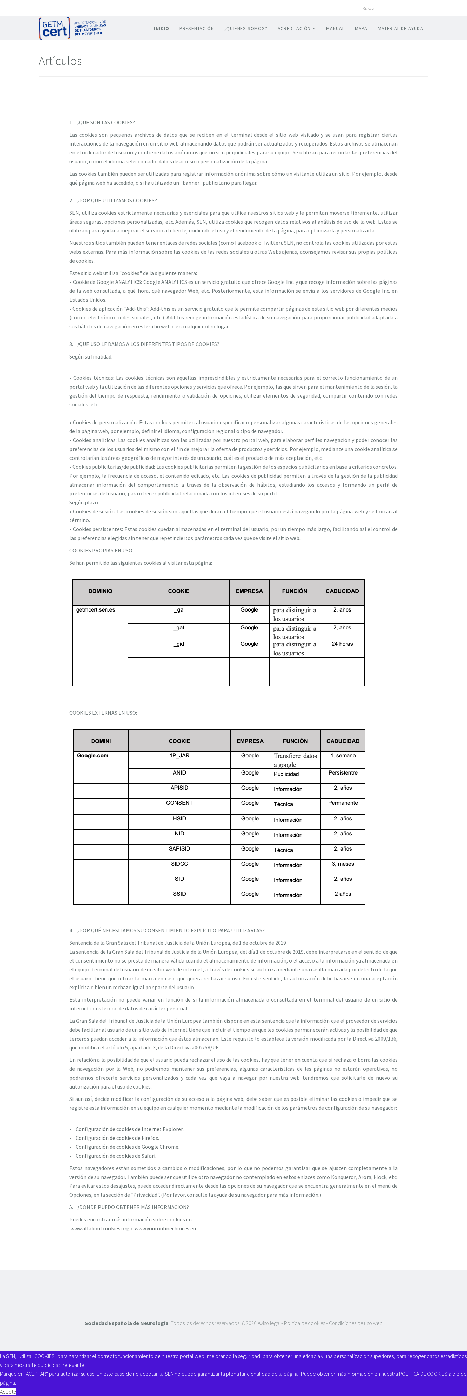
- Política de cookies (303, 1323)
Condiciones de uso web (355, 1323)
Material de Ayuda (400, 28)
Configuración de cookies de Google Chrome (127, 1146)
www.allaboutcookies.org (100, 1228)
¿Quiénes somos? (245, 28)
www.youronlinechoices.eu (165, 1228)
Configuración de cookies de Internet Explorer (129, 1128)
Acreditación (294, 28)
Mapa (361, 28)
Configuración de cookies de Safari (115, 1155)
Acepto (8, 1391)
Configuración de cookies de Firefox (117, 1137)
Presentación (196, 28)
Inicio (161, 28)
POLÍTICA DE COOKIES (423, 1373)
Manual (335, 28)
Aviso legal (269, 1323)
